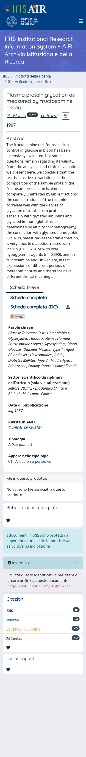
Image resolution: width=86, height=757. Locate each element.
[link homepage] (27, 9)
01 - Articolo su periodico (29, 81)
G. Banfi (49, 115)
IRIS (6, 76)
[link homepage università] (22, 21)
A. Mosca (16, 115)
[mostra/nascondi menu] (81, 21)
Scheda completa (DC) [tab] (34, 307)
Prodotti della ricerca (32, 76)
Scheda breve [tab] (24, 287)
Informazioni (22, 562)
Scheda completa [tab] (28, 297)
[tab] (68, 307)
